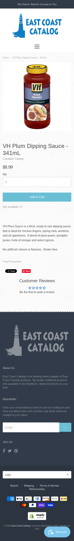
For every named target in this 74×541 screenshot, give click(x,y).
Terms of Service (49, 485)
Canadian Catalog (13, 158)
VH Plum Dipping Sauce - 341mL (29, 57)
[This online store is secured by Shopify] (37, 519)
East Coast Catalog (20, 525)
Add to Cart (37, 197)
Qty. (5, 174)
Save (28, 271)
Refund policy (37, 489)
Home (6, 57)
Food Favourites (12, 261)
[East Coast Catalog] (37, 37)
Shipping (29, 485)
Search (14, 485)
